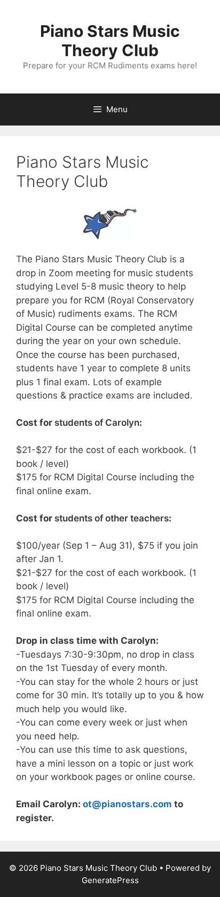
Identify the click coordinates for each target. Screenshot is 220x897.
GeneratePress (110, 880)
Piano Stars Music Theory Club (110, 40)
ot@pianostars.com (127, 804)
